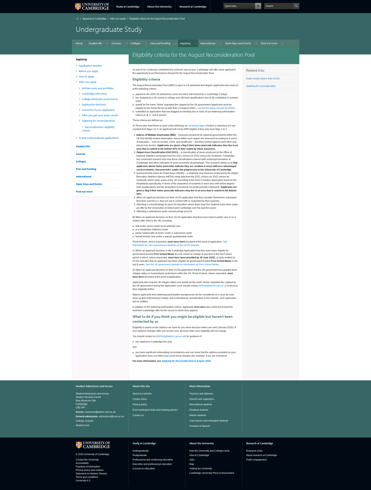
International (83, 176)
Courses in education (144, 468)
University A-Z (83, 480)
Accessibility (82, 463)
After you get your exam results (100, 115)
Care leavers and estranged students (208, 420)
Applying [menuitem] (185, 43)
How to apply (86, 76)
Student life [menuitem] (95, 43)
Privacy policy (140, 404)
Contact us (138, 415)
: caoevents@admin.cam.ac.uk (96, 412)
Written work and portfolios (98, 88)
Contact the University (87, 459)
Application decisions (94, 104)
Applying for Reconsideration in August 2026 (186, 361)
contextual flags (196, 125)
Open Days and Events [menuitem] (238, 43)
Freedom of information (88, 466)
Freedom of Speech (199, 426)
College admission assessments (100, 99)
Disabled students (198, 410)
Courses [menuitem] (116, 43)
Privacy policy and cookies (90, 470)
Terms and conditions (87, 477)
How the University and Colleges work (209, 450)
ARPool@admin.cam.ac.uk (213, 285)
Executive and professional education (152, 464)
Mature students (197, 415)
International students (200, 404)
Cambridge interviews (94, 93)
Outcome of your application (98, 110)
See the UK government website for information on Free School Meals (182, 264)
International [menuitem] (207, 43)
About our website (142, 393)
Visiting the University (200, 468)
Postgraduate (140, 455)
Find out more (84, 191)
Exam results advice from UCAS (263, 78)
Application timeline (90, 65)
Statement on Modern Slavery (91, 473)
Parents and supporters (201, 399)
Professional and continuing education (153, 459)
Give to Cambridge (199, 455)
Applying (81, 59)
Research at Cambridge (193, 6)
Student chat (82, 425)
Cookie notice (140, 399)
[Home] (77, 18)
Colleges (81, 161)
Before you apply (88, 71)
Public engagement (256, 459)
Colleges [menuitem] (135, 43)
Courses (80, 154)
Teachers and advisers (201, 393)
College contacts (84, 421)
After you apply (88, 82)
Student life (83, 146)
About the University (159, 6)
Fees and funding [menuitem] (160, 43)
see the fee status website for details (216, 108)
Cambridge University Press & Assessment (211, 473)
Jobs (191, 459)
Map (191, 464)
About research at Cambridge (261, 455)
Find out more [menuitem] (269, 43)
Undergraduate (141, 450)
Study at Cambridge (127, 6)
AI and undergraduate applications (99, 138)
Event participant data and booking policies (155, 410)
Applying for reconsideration (98, 120)
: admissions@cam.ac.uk (100, 416)
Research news (254, 450)
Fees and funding (86, 169)
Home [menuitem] (79, 43)
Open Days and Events (89, 184)
